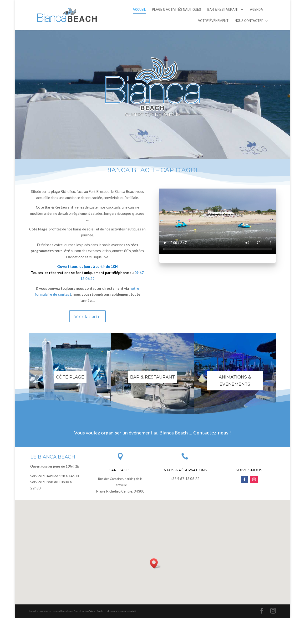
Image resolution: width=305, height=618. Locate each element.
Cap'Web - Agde (94, 610)
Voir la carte (87, 316)
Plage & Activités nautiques (176, 9)
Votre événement (213, 21)
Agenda (256, 9)
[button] (155, 563)
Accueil (139, 9)
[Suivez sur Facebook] (244, 479)
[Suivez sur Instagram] (254, 479)
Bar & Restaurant (223, 9)
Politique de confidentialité (120, 610)
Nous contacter (249, 21)
